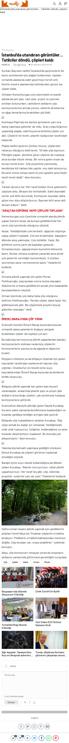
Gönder (11, 702)
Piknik (47, 562)
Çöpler (15, 562)
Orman (36, 562)
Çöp (5, 562)
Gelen (25, 562)
